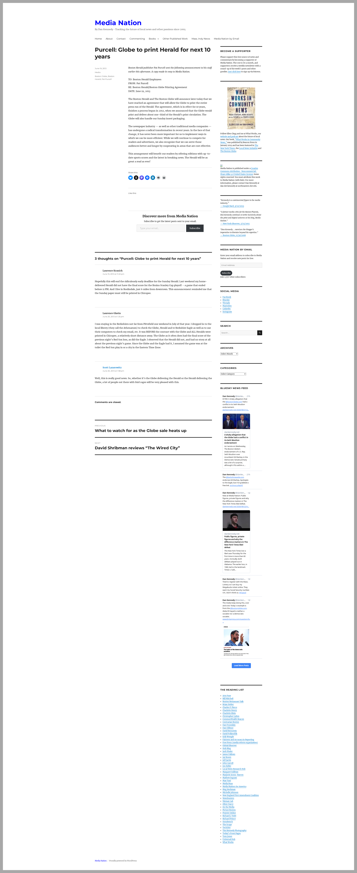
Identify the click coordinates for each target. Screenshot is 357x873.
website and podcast (229, 136)
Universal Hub (229, 839)
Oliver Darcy (228, 804)
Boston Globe (101, 76)
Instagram (227, 312)
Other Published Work (175, 38)
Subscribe (195, 228)
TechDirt (227, 827)
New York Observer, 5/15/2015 (236, 223)
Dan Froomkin (229, 725)
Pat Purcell (107, 79)
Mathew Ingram (230, 778)
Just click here (234, 71)
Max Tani (227, 780)
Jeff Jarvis (227, 760)
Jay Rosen (227, 757)
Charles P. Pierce (230, 707)
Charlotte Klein (229, 713)
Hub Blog (227, 748)
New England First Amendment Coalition (241, 795)
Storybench (228, 822)
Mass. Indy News (201, 38)
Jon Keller (227, 766)
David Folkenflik (230, 734)
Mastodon (227, 306)
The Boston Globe (228, 151)
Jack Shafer (228, 751)
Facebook (227, 297)
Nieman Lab (228, 801)
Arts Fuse (227, 695)
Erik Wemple (228, 737)
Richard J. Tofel (229, 816)
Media (98, 72)
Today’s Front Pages (232, 833)
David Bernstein (230, 731)
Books (152, 38)
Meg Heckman (229, 789)
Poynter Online (229, 813)
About (109, 38)
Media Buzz (228, 783)
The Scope (227, 824)
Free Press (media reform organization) (240, 742)
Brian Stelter (228, 704)
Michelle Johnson (230, 792)
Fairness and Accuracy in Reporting (238, 739)
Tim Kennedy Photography (234, 830)
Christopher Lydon (231, 716)
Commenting (137, 38)
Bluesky (226, 300)
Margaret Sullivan (230, 772)
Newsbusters (228, 798)
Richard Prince (229, 819)
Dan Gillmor (228, 728)
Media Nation (118, 23)
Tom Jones (227, 836)
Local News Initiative (248, 148)
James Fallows (229, 754)
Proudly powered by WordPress (123, 861)
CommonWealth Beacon (233, 719)
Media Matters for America (234, 786)
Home (98, 38)
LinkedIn (227, 309)
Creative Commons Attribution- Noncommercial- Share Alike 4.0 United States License (239, 171)
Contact (121, 38)
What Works (228, 842)
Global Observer (230, 745)
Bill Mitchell (228, 698)
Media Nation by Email (226, 38)
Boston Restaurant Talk (233, 701)
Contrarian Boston (231, 722)
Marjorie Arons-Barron (233, 775)
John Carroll (228, 763)
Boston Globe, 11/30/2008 (234, 235)
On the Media (228, 807)
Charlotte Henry (230, 710)
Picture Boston (229, 810)
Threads (226, 303)
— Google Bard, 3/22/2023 (232, 206)
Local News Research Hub (234, 769)
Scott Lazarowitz (112, 367)
